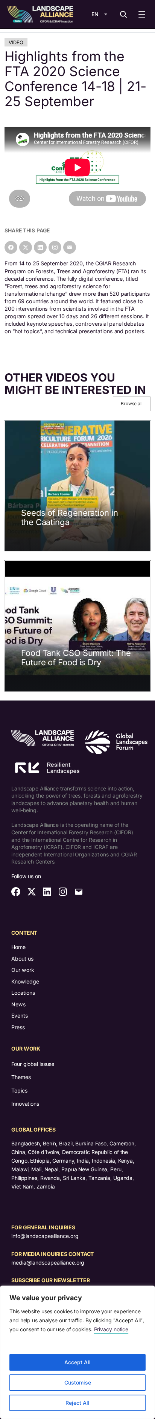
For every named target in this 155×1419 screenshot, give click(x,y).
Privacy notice (111, 1329)
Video (16, 42)
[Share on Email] (69, 247)
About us (22, 958)
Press (18, 1027)
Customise (77, 1382)
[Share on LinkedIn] (40, 247)
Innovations (25, 1103)
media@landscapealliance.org (47, 1262)
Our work (22, 970)
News (18, 1004)
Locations (23, 992)
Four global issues (32, 1064)
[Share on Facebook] (11, 247)
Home (18, 947)
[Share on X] (25, 247)
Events (19, 1015)
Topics (19, 1090)
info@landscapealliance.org (44, 1236)
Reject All (77, 1403)
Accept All (77, 1362)
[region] (77, 1352)
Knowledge (25, 981)
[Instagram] (55, 247)
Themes (20, 1077)
